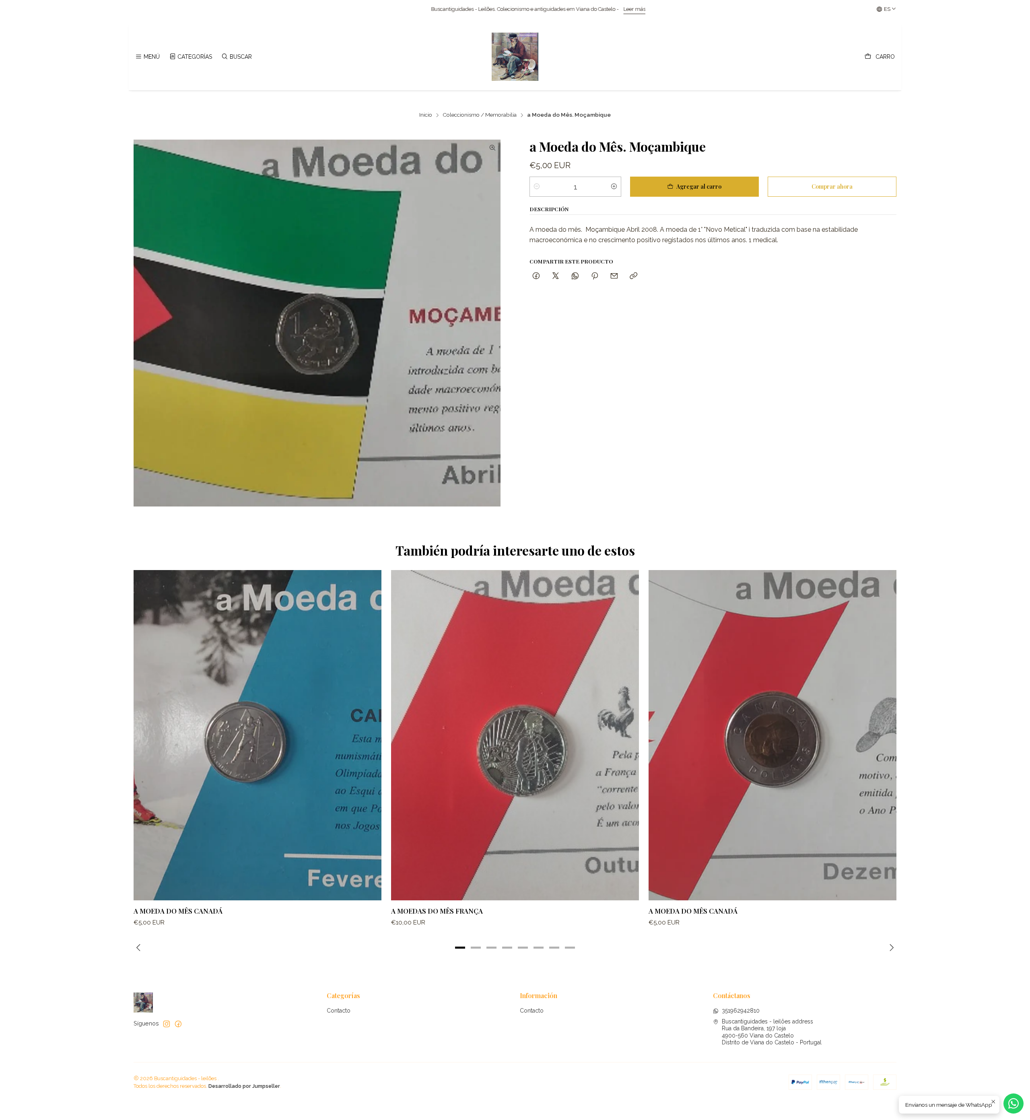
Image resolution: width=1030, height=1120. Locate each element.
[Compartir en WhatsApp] (575, 276)
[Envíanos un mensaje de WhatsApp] (1013, 1103)
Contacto (338, 1010)
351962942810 (741, 1010)
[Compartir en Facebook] (536, 276)
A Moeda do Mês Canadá (693, 910)
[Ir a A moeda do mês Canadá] (257, 735)
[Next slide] (890, 948)
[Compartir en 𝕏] (555, 276)
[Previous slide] (140, 948)
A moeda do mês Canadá (178, 910)
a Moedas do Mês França (437, 910)
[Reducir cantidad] (537, 186)
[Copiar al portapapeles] (633, 276)
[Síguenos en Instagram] (167, 1024)
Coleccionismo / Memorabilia (480, 115)
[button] (460, 948)
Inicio (425, 115)
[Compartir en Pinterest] (595, 276)
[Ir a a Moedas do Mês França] (515, 735)
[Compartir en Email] (614, 276)
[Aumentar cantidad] (614, 186)
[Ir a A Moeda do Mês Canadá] (772, 735)
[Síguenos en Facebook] (178, 1024)
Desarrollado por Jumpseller (244, 1086)
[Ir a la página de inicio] (515, 57)
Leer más (468, 9)
